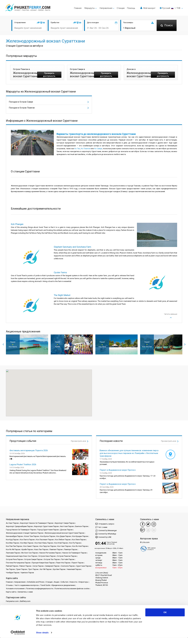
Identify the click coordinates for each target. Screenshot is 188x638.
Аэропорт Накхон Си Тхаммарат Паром (36, 523)
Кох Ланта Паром (27, 540)
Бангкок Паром (81, 526)
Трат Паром (33, 569)
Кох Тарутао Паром (48, 546)
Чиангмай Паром (74, 569)
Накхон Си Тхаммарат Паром (74, 553)
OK (165, 612)
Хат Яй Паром (45, 569)
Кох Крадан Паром (80, 536)
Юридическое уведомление (63, 585)
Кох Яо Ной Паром (80, 546)
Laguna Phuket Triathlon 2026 (22, 464)
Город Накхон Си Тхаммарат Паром (21, 530)
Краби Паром (27, 549)
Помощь (131, 8)
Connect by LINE (104, 537)
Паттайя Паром (67, 559)
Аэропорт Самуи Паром (65, 523)
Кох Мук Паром (26, 543)
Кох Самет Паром (30, 546)
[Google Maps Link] (142, 530)
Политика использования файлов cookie (72, 589)
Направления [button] (106, 8)
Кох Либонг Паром (62, 540)
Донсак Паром (66, 530)
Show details (42, 632)
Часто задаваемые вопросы (26, 585)
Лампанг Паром (55, 549)
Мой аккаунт (149, 8)
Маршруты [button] (90, 8)
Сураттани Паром (83, 566)
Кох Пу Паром (75, 543)
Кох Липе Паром (79, 540)
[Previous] (3, 344)
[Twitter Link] (148, 524)
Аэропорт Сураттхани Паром (46, 526)
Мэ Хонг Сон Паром (29, 553)
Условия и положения (15, 589)
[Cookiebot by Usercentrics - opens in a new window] (18, 633)
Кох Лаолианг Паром (45, 540)
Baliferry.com (25, 601)
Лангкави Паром (13, 553)
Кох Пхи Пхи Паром (14, 546)
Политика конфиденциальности (39, 589)
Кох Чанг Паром (64, 546)
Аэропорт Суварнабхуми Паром (19, 526)
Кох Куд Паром (12, 540)
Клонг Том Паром (31, 536)
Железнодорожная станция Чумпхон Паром (24, 533)
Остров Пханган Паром (67, 556)
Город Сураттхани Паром (48, 530)
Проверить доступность (49, 74)
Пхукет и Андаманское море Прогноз (118, 470)
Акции (56, 582)
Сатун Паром (38, 566)
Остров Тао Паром (52, 559)
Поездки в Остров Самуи (21, 102)
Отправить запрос (106, 524)
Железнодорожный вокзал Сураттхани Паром (64, 533)
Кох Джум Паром (63, 536)
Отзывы (9, 585)
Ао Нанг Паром (12, 523)
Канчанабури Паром (14, 536)
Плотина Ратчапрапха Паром (18, 563)
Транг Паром (21, 569)
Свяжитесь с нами (25, 592)
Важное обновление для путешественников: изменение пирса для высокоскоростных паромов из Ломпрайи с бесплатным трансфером (129, 453)
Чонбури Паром (12, 573)
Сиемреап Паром (52, 566)
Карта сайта (11, 592)
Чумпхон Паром (27, 573)
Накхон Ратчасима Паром (50, 553)
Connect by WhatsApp (107, 534)
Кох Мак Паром (12, 543)
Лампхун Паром (70, 549)
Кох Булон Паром (47, 536)
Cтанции (121, 8)
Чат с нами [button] (102, 527)
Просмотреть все (78, 441)
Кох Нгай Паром (61, 543)
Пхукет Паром (77, 563)
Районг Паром (25, 566)
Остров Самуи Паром (33, 559)
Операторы (83, 582)
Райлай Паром (12, 566)
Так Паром (10, 569)
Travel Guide (45, 585)
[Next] (185, 344)
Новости (73, 582)
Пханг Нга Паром (63, 563)
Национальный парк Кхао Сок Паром (21, 556)
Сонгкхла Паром (68, 566)
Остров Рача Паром (14, 559)
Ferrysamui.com (12, 601)
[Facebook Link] (142, 524)
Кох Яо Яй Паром (13, 549)
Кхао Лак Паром (41, 549)
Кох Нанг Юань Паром (44, 543)
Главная (77, 8)
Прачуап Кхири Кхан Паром (43, 563)
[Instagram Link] (153, 524)
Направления (19, 582)
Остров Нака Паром (46, 556)
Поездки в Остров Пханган (22, 107)
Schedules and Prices (35, 582)
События (64, 582)
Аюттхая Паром (67, 526)
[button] (171, 8)
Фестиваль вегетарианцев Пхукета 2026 (28, 450)
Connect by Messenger (107, 530)
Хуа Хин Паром (59, 569)
